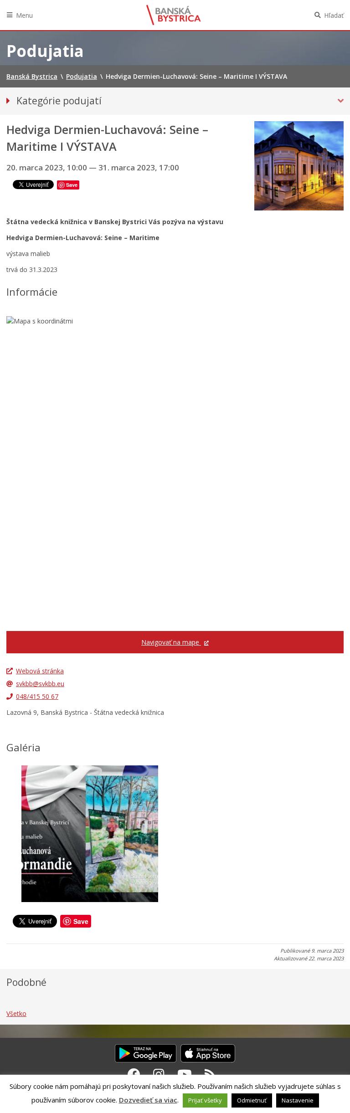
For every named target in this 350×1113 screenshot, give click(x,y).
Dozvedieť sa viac (148, 1099)
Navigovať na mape (171, 642)
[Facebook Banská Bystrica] (134, 1074)
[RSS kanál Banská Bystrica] (210, 1074)
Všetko (16, 1013)
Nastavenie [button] (298, 1100)
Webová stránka (40, 671)
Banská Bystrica (173, 15)
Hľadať (334, 15)
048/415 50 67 (37, 696)
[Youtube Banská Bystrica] (184, 1074)
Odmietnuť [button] (252, 1100)
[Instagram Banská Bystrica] (159, 1074)
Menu (24, 15)
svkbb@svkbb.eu (40, 683)
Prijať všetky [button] (205, 1100)
